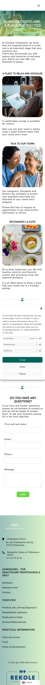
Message (9, 469)
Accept (22, 360)
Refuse (23, 367)
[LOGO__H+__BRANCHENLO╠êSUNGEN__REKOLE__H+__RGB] (22, 668)
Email (8, 439)
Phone (8, 454)
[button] (41, 308)
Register (22, 374)
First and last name (16, 424)
